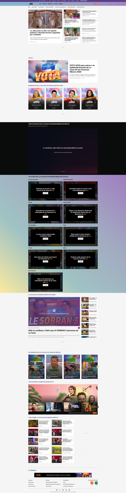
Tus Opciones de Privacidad (68, 486)
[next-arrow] (97, 99)
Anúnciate (47, 480)
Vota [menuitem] (40, 3)
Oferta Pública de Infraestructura (69, 484)
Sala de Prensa (31, 482)
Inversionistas (30, 484)
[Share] (79, 328)
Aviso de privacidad (31, 486)
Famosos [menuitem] (44, 3)
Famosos (31, 41)
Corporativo (30, 480)
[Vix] (96, 4)
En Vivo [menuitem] (56, 3)
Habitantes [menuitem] (50, 3)
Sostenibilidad (65, 480)
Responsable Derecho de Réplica (51, 482)
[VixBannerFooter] (63, 475)
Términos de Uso (49, 486)
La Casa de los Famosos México (66, 452)
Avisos (64, 482)
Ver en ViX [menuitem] (61, 3)
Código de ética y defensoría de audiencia (53, 484)
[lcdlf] (31, 4)
